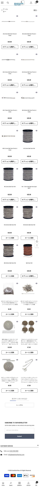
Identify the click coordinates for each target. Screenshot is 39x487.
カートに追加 (10, 238)
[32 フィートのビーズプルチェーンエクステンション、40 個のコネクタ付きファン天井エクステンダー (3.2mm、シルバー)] (10, 367)
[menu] (2, 2)
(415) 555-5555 (14, 451)
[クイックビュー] (17, 16)
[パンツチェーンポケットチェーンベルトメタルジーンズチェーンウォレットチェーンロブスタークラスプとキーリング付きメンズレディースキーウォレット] (29, 367)
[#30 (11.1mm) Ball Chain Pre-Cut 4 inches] (10, 138)
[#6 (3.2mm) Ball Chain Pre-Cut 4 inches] (29, 23)
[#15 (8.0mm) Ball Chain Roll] (29, 214)
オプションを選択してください (10, 47)
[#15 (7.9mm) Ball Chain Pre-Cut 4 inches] (10, 99)
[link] (11, 484)
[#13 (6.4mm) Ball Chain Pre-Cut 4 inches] (29, 61)
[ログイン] (31, 3)
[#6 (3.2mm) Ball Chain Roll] (10, 176)
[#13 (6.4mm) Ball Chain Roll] (10, 214)
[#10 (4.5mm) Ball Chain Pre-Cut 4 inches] (10, 61)
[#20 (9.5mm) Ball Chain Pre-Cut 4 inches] (29, 99)
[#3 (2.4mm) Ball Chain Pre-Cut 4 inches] (10, 23)
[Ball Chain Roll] (29, 252)
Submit (19, 436)
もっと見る (19, 405)
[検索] (8, 3)
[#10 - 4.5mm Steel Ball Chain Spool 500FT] (29, 176)
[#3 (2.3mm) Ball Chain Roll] (29, 138)
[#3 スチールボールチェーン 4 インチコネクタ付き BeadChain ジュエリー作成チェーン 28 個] (29, 290)
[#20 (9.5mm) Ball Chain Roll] (10, 252)
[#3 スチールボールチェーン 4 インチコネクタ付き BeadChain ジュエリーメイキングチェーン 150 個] (10, 290)
